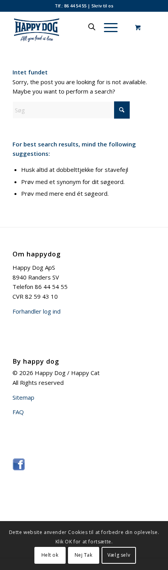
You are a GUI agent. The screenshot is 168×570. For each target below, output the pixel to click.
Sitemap (23, 397)
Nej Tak (84, 555)
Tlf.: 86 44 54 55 (70, 6)
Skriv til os (102, 6)
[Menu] (107, 27)
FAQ (18, 412)
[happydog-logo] (70, 27)
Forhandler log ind (37, 311)
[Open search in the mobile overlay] (91, 27)
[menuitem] (109, 27)
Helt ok (50, 555)
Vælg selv (118, 555)
